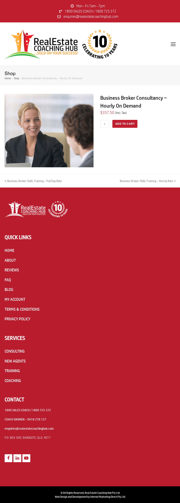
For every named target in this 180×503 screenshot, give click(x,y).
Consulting (15, 351)
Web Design (61, 497)
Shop (16, 78)
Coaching (13, 380)
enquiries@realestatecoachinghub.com (90, 16)
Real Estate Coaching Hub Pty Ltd (102, 493)
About (10, 260)
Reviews (12, 269)
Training (12, 370)
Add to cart (125, 124)
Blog (9, 289)
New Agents (15, 361)
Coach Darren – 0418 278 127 (25, 419)
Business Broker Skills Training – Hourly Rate (146, 180)
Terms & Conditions (22, 309)
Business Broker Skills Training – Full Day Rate (34, 180)
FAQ (8, 279)
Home (8, 78)
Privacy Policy (17, 318)
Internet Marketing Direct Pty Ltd (107, 497)
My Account (15, 299)
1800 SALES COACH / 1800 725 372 (90, 11)
